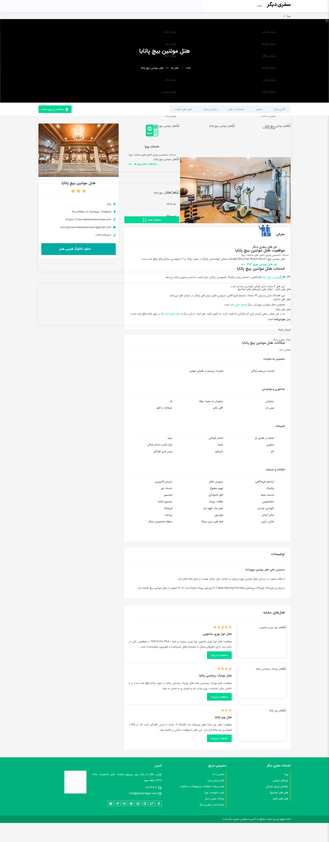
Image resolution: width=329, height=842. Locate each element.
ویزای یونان (269, 80)
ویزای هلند (170, 80)
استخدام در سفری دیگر (212, 805)
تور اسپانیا (171, 192)
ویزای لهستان (268, 44)
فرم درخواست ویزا (214, 792)
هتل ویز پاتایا (223, 717)
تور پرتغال (171, 216)
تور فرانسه (269, 192)
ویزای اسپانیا (268, 92)
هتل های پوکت (282, 319)
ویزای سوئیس (168, 92)
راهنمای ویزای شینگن (277, 786)
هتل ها (287, 276)
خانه (259, 6)
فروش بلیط (284, 329)
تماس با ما (285, 350)
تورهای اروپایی (280, 780)
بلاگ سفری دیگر (282, 340)
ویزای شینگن (268, 32)
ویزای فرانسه (268, 68)
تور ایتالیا (171, 204)
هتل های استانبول (246, 289)
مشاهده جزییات (219, 655)
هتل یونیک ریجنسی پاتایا (215, 675)
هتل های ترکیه (264, 289)
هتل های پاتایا (283, 309)
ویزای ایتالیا (170, 68)
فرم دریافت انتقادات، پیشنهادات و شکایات (202, 786)
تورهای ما (285, 176)
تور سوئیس (269, 216)
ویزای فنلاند (269, 128)
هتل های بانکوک (282, 299)
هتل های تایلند (283, 289)
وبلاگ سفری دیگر (214, 799)
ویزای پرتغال (268, 56)
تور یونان (270, 204)
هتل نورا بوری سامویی (217, 634)
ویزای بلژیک (169, 32)
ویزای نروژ (170, 44)
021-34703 (151, 787)
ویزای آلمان (170, 56)
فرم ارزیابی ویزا (216, 780)
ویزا (289, 16)
